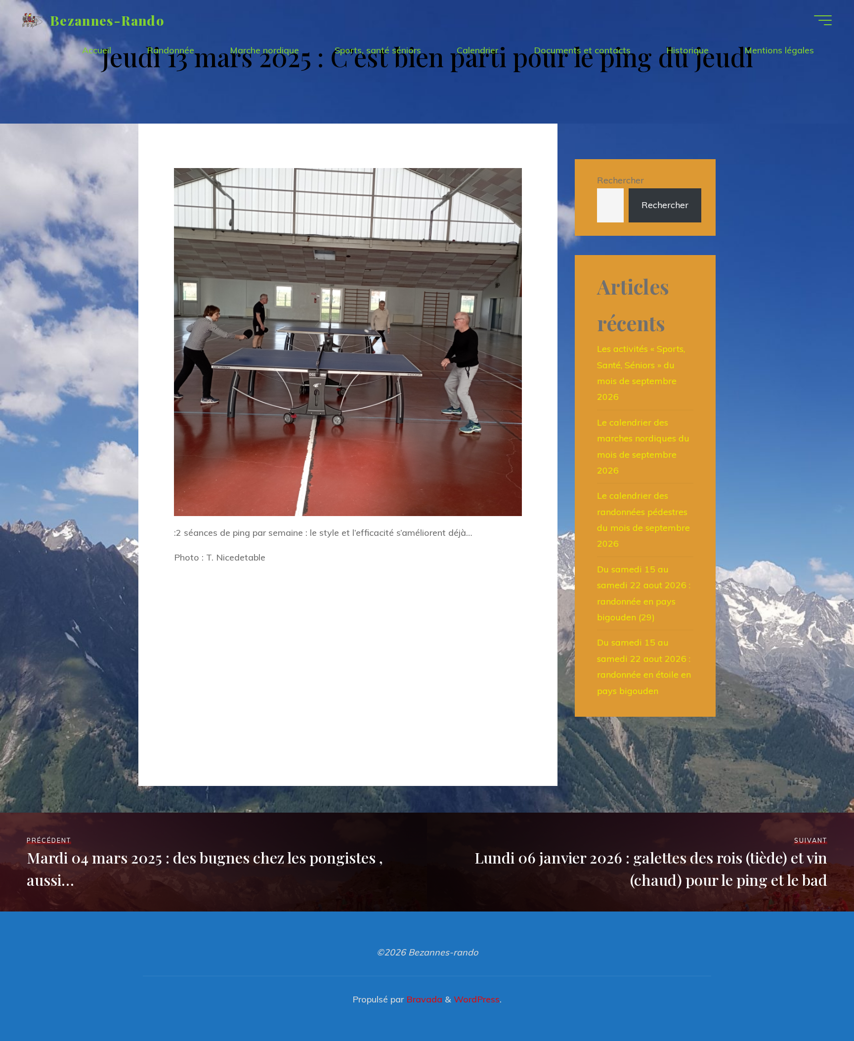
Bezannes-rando (107, 20)
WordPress (477, 999)
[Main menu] (823, 20)
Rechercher (620, 180)
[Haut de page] (815, 1002)
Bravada (423, 999)
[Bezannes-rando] (32, 20)
